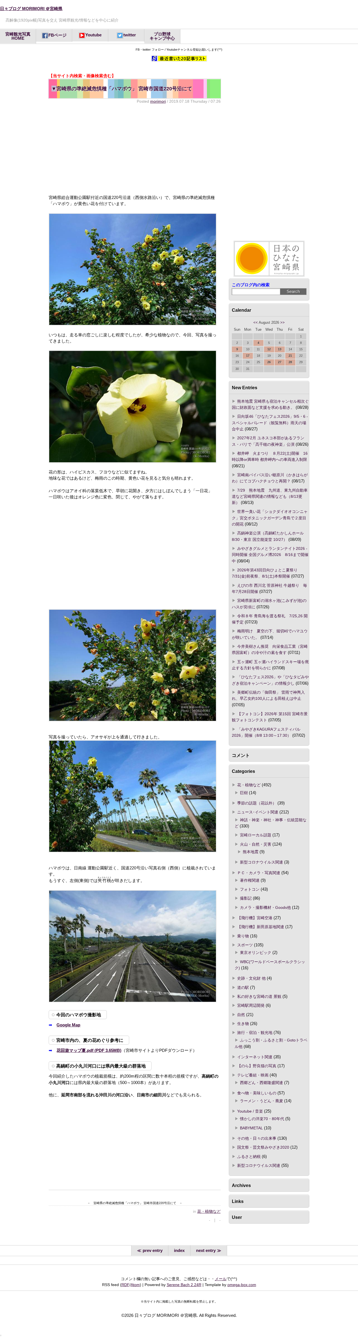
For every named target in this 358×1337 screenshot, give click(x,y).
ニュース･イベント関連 (257, 812)
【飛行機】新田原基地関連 (260, 927)
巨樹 (244, 793)
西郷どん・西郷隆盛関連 (261, 1082)
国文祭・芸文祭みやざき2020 (263, 1147)
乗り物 (243, 936)
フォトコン (250, 889)
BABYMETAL (251, 1128)
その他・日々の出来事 (256, 1138)
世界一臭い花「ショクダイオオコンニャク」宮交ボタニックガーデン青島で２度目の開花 (270, 517)
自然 (241, 1014)
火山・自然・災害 (255, 844)
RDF (125, 1284)
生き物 (243, 1023)
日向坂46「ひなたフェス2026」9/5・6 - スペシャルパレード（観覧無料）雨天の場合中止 (270, 422)
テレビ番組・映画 (252, 1075)
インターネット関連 (254, 1057)
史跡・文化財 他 (251, 978)
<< (255, 323)
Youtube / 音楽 (250, 1111)
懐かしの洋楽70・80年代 (262, 1118)
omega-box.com (241, 1284)
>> (282, 323)
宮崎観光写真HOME (17, 36)
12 (269, 349)
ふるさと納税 (249, 1156)
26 (269, 362)
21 (290, 355)
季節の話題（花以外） (256, 803)
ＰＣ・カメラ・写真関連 (258, 873)
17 (247, 355)
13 (279, 349)
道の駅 (243, 987)
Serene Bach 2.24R (184, 1284)
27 (279, 362)
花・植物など (209, 1211)
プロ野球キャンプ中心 (162, 36)
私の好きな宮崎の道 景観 (259, 996)
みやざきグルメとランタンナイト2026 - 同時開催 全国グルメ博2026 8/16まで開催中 (270, 554)
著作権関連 (250, 880)
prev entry (152, 1250)
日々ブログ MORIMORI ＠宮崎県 (31, 8)
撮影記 (246, 898)
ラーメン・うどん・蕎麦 (261, 1101)
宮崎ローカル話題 (255, 835)
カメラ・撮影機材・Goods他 (265, 907)
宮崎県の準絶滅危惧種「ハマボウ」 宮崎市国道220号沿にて (121, 89)
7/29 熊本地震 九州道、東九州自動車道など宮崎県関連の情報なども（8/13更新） (270, 496)
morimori (158, 101)
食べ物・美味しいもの (256, 1093)
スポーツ (245, 945)
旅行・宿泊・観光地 (254, 1032)
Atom (135, 1284)
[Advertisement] (134, 149)
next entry (206, 1250)
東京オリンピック (255, 952)
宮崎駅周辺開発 (251, 1005)
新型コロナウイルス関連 (261, 862)
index (179, 1250)
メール (221, 1279)
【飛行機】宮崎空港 (254, 918)
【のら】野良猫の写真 (256, 1066)
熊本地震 (250, 852)
